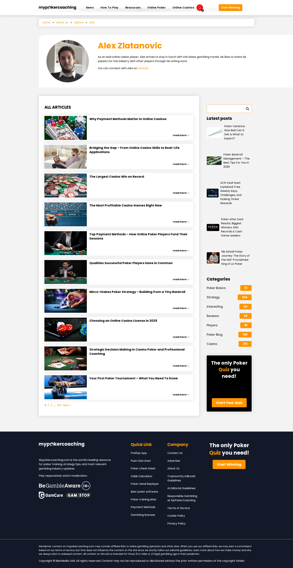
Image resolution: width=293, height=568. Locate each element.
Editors (78, 22)
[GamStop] (78, 495)
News (90, 7)
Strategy (213, 297)
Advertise (173, 461)
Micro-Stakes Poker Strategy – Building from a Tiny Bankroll (137, 292)
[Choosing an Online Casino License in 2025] (65, 329)
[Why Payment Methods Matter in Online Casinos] (65, 128)
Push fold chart (141, 461)
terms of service (65, 550)
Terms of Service (178, 508)
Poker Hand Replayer (145, 484)
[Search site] (249, 7)
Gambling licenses (143, 515)
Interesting (215, 306)
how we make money (228, 550)
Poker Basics (216, 288)
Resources (133, 7)
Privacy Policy (176, 523)
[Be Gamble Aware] (64, 485)
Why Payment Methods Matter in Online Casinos (128, 119)
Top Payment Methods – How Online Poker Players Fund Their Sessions (138, 236)
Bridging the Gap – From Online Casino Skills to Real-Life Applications (134, 150)
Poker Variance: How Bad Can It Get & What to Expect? (234, 132)
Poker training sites (143, 499)
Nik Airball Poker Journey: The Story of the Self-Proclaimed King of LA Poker (235, 258)
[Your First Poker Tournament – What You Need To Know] (65, 387)
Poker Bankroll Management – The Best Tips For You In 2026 (236, 161)
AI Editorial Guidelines (181, 488)
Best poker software (144, 492)
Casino (212, 344)
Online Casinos (183, 7)
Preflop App (139, 453)
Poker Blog (214, 334)
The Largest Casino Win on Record (116, 176)
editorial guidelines (181, 550)
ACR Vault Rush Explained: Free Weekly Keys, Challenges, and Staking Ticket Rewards (230, 193)
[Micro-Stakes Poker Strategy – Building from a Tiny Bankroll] (65, 300)
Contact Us (174, 453)
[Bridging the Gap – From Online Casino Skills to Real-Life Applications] (65, 156)
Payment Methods (143, 507)
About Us (62, 22)
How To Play (110, 7)
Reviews (213, 316)
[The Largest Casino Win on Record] (65, 185)
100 (59, 405)
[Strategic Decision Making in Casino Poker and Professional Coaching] (65, 358)
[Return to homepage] (57, 7)
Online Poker (156, 7)
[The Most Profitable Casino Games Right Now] (65, 214)
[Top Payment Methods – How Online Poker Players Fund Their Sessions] (65, 243)
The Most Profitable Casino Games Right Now (125, 205)
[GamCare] (51, 495)
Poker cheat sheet (143, 468)
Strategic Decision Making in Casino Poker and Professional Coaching (137, 351)
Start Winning (230, 7)
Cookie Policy (176, 516)
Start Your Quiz (229, 402)
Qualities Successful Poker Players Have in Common (131, 263)
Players (212, 325)
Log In (210, 8)
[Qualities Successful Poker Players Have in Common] (65, 272)
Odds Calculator (141, 476)
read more (180, 135)
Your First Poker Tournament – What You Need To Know (133, 378)
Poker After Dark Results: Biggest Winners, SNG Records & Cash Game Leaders (232, 227)
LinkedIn (143, 68)
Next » (67, 405)
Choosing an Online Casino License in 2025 (123, 320)
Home (46, 22)
